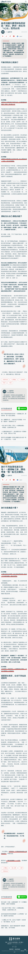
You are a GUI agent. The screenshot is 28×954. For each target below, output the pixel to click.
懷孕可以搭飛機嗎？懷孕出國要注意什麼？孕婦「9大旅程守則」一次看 (13, 438)
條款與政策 (17, 949)
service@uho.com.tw (17, 944)
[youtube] (16, 947)
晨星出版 (5, 379)
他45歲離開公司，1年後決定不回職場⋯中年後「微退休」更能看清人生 (13, 420)
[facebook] (12, 947)
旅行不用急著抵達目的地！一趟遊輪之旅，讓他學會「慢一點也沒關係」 (13, 414)
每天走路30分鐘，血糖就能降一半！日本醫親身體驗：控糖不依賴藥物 (14, 903)
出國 (21, 868)
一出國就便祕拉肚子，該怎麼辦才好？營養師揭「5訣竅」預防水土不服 (13, 432)
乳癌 (4, 383)
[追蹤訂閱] (17, 36)
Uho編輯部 (8, 32)
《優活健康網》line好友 (13, 860)
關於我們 (11, 949)
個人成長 (14, 868)
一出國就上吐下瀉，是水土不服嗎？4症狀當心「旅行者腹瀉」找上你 (13, 921)
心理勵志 (14, 379)
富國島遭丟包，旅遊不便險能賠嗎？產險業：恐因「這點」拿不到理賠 (13, 927)
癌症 (11, 383)
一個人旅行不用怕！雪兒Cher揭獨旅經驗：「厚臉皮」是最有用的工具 (13, 426)
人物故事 (22, 379)
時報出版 (5, 871)
